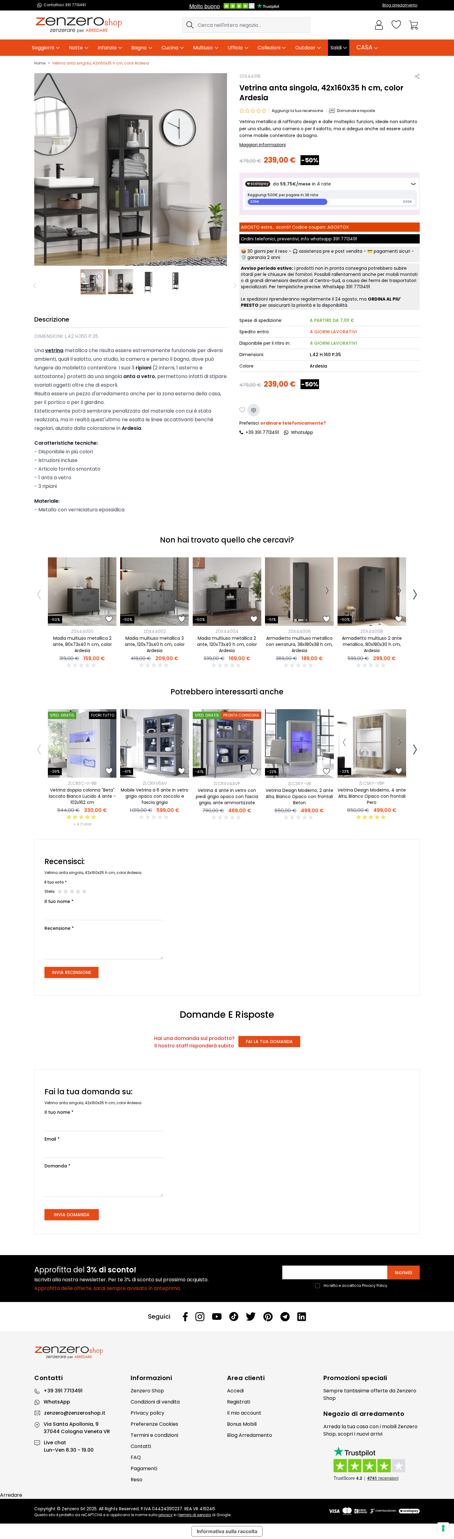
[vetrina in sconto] (93, 282)
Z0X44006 (299, 631)
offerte (379, 1390)
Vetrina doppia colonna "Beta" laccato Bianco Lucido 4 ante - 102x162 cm (82, 796)
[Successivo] (109, 591)
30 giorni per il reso (267, 251)
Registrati (238, 1401)
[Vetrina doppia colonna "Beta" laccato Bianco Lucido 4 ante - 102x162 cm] (82, 743)
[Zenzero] (227, 1352)
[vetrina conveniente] (175, 282)
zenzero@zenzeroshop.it (74, 1412)
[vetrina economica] (148, 282)
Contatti (141, 1446)
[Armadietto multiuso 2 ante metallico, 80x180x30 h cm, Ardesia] (372, 591)
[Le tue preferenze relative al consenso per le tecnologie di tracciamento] (443, 1528)
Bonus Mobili (242, 1424)
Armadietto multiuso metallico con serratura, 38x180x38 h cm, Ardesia (299, 644)
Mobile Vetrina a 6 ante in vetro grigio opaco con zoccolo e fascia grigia (154, 796)
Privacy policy (147, 1412)
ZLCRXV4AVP (226, 783)
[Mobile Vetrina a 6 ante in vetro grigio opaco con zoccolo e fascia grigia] (154, 743)
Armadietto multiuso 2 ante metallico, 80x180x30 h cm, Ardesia (372, 644)
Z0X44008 (371, 631)
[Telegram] (285, 1316)
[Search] (190, 25)
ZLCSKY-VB (299, 783)
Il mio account (244, 1412)
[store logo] (79, 25)
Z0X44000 (82, 631)
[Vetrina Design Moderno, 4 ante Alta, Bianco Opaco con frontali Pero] (372, 743)
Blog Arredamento (249, 1435)
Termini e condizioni (154, 1435)
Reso (136, 1479)
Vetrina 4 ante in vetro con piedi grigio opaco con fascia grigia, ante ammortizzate (227, 796)
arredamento (382, 1413)
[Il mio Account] (379, 25)
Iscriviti (403, 1272)
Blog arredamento (399, 5)
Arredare (11, 1495)
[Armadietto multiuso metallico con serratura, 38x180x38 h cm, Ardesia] (299, 591)
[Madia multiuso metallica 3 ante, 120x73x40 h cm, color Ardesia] (154, 591)
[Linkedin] (301, 1316)
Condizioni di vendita (155, 1401)
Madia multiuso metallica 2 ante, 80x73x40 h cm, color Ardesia (82, 644)
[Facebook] (185, 1316)
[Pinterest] (268, 1316)
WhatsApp (57, 1401)
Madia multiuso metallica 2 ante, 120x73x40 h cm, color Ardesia (227, 644)
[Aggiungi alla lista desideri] (242, 410)
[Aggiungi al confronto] (253, 410)
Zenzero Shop (147, 1390)
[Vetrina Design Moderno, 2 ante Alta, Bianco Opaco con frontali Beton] (299, 743)
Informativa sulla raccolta (227, 1531)
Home (39, 63)
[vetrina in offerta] (120, 282)
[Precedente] (35, 285)
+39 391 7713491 (262, 432)
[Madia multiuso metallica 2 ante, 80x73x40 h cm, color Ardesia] (82, 591)
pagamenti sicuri (392, 251)
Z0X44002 (155, 631)
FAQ (136, 1457)
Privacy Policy (374, 1285)
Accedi (235, 1390)
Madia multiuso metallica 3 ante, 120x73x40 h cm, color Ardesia (155, 644)
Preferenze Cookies (154, 1424)
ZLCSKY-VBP (372, 783)
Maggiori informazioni (262, 145)
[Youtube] (217, 1316)
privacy (165, 1514)
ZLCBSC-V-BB (82, 783)
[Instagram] (199, 1316)
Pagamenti (144, 1468)
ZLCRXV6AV (155, 783)
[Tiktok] (233, 1316)
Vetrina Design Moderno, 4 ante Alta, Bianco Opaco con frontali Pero (372, 796)
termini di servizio (195, 1514)
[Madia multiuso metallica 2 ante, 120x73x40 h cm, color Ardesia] (227, 591)
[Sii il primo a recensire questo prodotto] (82, 665)
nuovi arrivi (369, 1433)
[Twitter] (251, 1316)
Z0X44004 (227, 631)
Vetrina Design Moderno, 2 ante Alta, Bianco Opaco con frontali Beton (299, 796)
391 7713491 (345, 239)
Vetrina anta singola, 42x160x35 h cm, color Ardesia (100, 63)
